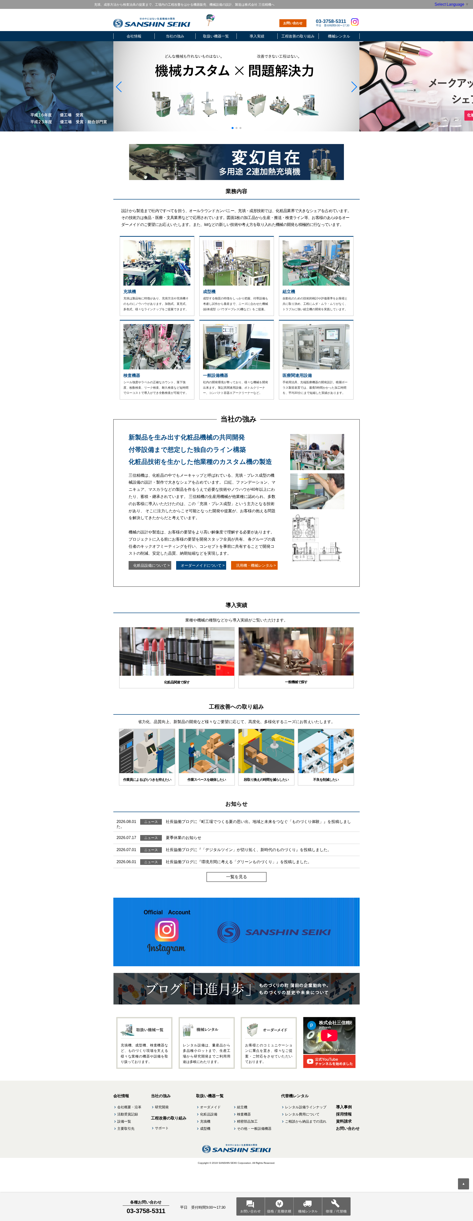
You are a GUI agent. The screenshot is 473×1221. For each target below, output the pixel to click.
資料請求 (344, 1121)
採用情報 (344, 1114)
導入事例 (344, 1107)
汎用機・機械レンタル (256, 565)
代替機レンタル (295, 1096)
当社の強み (175, 36)
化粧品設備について (151, 565)
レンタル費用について (302, 1114)
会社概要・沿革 (129, 1107)
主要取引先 (126, 1128)
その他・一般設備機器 (254, 1128)
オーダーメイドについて (203, 565)
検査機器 (244, 1114)
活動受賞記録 (127, 1114)
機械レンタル (339, 36)
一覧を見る (236, 877)
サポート (162, 1128)
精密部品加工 (247, 1121)
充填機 (205, 1121)
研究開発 (162, 1107)
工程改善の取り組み (298, 36)
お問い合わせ (293, 23)
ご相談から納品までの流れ (305, 1121)
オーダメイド (210, 1107)
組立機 (242, 1107)
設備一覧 (124, 1121)
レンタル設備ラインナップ (305, 1107)
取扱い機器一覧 (216, 36)
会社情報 (134, 36)
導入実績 (257, 36)
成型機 (205, 1128)
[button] (119, 86)
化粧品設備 (208, 1114)
